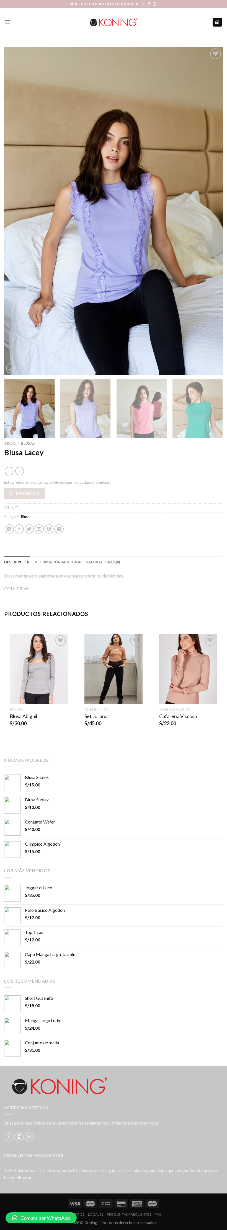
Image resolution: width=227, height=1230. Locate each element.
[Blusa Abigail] (39, 668)
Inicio (10, 443)
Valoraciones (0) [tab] (103, 562)
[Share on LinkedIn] (59, 529)
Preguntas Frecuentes (129, 1214)
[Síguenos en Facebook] (149, 4)
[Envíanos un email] (29, 1136)
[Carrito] (218, 22)
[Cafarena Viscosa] (188, 668)
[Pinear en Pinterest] (49, 529)
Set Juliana (95, 716)
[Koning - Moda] (113, 22)
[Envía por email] (39, 529)
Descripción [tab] (17, 562)
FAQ (158, 1214)
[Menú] (7, 22)
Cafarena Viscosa (178, 716)
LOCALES (96, 1214)
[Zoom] (11, 368)
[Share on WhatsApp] (9, 529)
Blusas (28, 443)
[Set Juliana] (113, 668)
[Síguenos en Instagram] (154, 4)
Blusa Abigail (23, 716)
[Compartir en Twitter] (29, 529)
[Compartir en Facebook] (19, 529)
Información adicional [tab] (57, 562)
